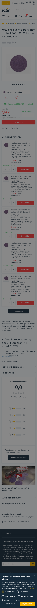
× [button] (34, 575)
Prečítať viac (30, 588)
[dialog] (18, 590)
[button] (18, 600)
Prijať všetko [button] (27, 604)
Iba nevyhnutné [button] (10, 604)
